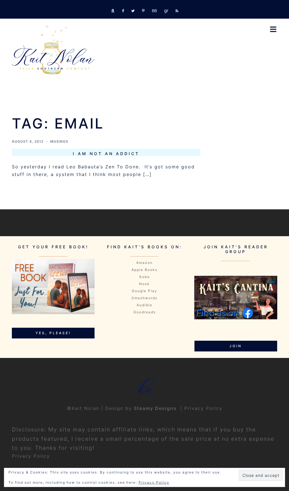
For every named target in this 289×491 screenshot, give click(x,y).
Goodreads (144, 312)
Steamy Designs (156, 408)
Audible (144, 305)
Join (235, 346)
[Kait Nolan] (53, 49)
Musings (59, 141)
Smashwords (144, 298)
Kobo (144, 277)
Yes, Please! (53, 333)
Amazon (144, 262)
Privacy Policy (203, 408)
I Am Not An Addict (106, 153)
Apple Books (144, 270)
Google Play (144, 291)
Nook (144, 284)
